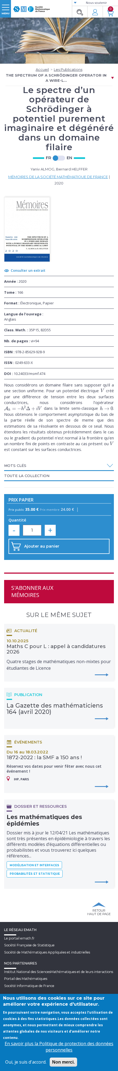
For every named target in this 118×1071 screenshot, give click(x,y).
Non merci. (63, 1062)
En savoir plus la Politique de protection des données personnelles (59, 1047)
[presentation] (102, 390)
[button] (59, 465)
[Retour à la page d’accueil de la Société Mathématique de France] (31, 7)
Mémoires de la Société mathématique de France (58, 177)
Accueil (42, 69)
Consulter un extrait (28, 270)
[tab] (59, 466)
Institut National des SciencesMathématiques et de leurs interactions (58, 972)
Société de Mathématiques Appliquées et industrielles (47, 952)
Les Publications (68, 69)
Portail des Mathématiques (25, 979)
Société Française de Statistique (29, 945)
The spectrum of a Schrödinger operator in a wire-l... (56, 78)
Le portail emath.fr (19, 938)
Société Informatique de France (29, 986)
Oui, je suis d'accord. (25, 1062)
